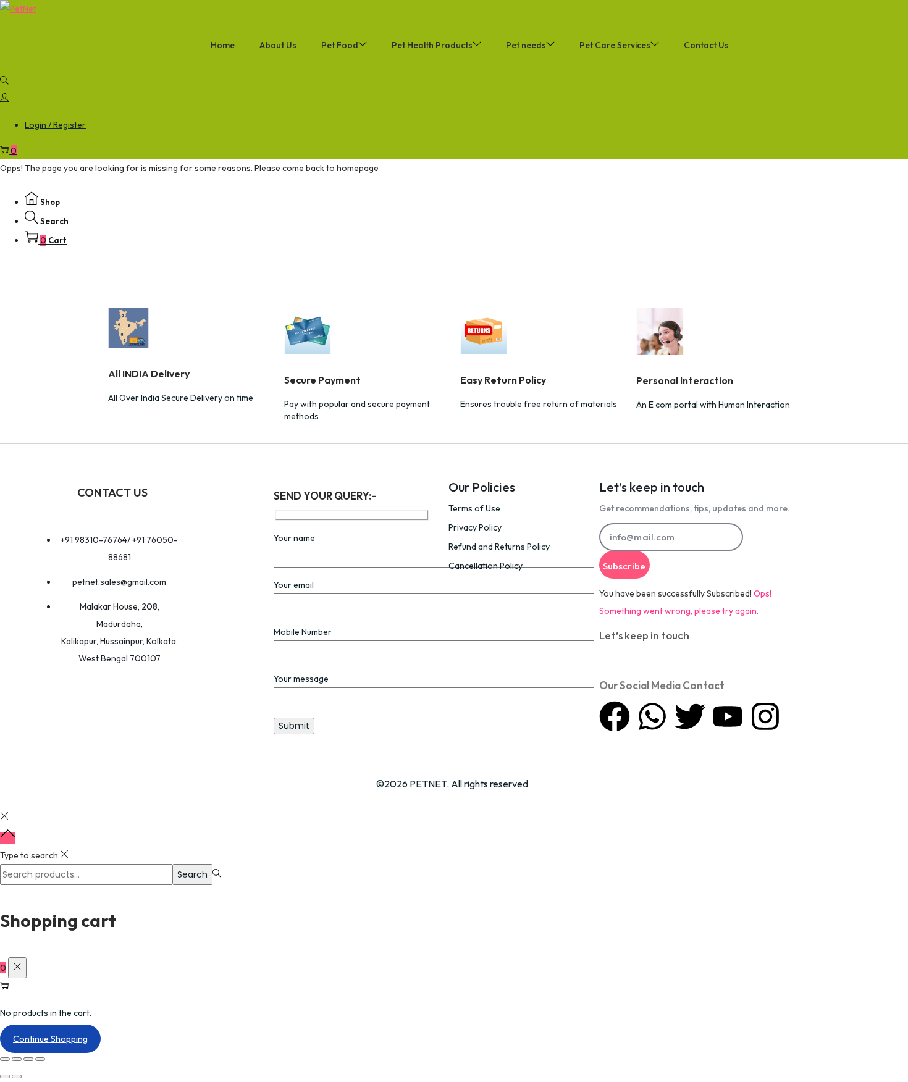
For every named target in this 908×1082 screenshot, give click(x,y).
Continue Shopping (50, 1038)
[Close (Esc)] (40, 1059)
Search (192, 874)
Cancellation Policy (485, 565)
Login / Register (55, 124)
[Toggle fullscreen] (17, 1059)
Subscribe (624, 566)
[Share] (28, 1059)
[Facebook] (614, 716)
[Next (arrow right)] (17, 1076)
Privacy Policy (475, 527)
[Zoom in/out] (5, 1059)
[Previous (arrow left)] (5, 1076)
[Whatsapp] (652, 716)
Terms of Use (474, 508)
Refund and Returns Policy (499, 546)
